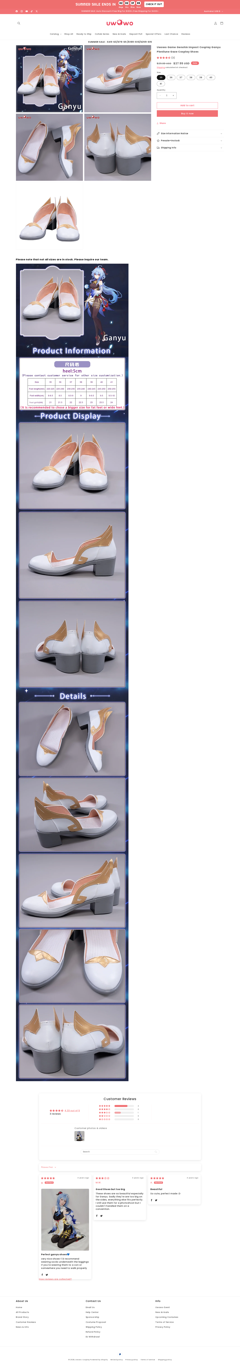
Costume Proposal (96, 1322)
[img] (48, 1178)
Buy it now (187, 113)
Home (19, 1307)
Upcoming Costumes (166, 1317)
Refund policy (117, 1359)
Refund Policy (93, 1331)
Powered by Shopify (99, 1359)
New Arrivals (162, 1312)
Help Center (92, 1312)
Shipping (161, 67)
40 (210, 77)
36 (171, 77)
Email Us (90, 1307)
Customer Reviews (26, 1322)
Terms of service (148, 1359)
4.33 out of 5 (72, 1110)
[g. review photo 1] (65, 1220)
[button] (19, 23)
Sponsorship (92, 1317)
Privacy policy (131, 1359)
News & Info (22, 1327)
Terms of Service (164, 1322)
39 (200, 77)
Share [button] (163, 123)
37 (181, 77)
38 (191, 77)
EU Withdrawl (93, 1336)
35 (161, 77)
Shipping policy (165, 1359)
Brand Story (22, 1317)
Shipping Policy (94, 1327)
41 (161, 83)
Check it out (154, 4)
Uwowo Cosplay (82, 1359)
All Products (22, 1312)
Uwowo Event (162, 1307)
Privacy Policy (162, 1327)
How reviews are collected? (55, 1279)
